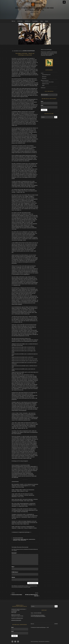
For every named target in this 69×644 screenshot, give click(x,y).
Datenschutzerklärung (34, 641)
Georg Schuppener (29, 50)
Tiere (19, 540)
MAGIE (43, 85)
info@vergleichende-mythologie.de (38, 615)
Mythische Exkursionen (44, 80)
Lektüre (42, 73)
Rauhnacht (15, 540)
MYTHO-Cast (27, 21)
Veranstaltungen (35, 21)
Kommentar (14, 552)
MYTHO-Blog (19, 21)
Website (13, 577)
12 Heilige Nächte (16, 539)
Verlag (41, 21)
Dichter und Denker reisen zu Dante (48, 81)
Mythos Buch (44, 76)
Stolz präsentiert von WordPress (44, 641)
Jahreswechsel (32, 539)
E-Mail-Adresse (15, 572)
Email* (42, 105)
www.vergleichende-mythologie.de (39, 616)
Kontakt (46, 21)
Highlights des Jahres (45, 83)
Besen (22, 539)
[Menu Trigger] (64, 2)
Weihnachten (23, 540)
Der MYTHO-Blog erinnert (46, 74)
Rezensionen (44, 78)
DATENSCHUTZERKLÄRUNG (16, 620)
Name (13, 566)
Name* (42, 101)
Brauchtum (26, 539)
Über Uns (13, 21)
